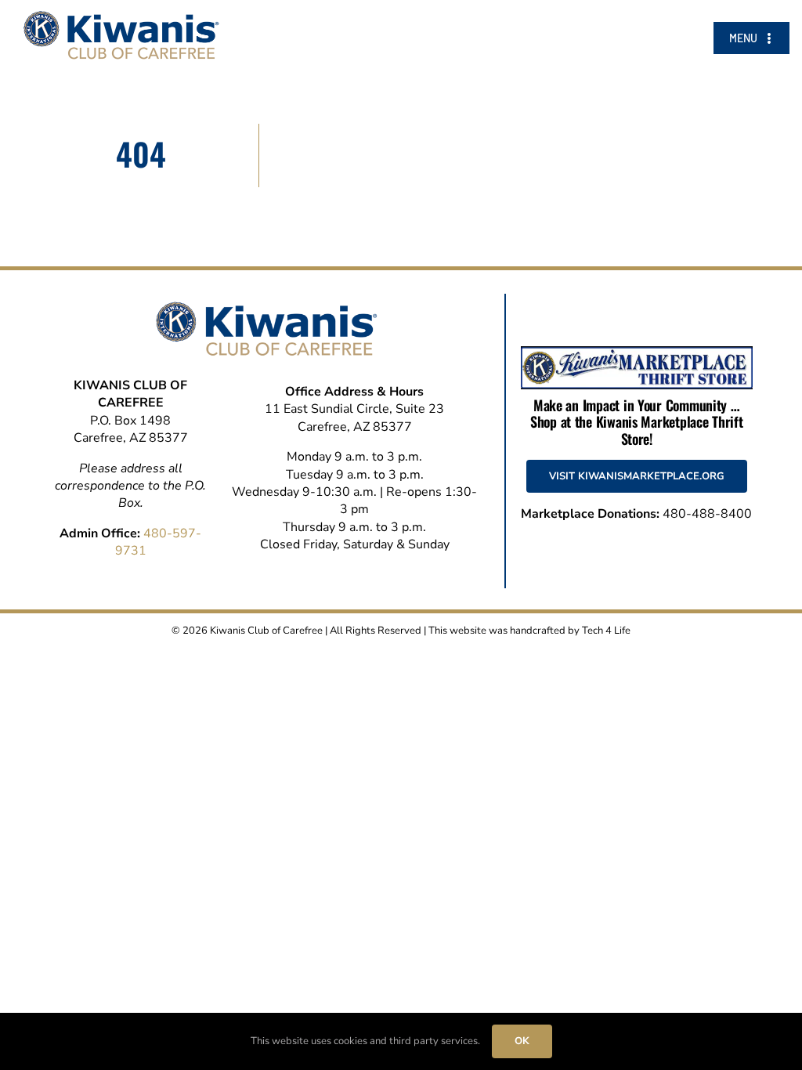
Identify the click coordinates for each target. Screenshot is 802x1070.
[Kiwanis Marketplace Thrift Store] (637, 352)
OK (522, 1041)
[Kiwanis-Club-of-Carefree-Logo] (121, 17)
